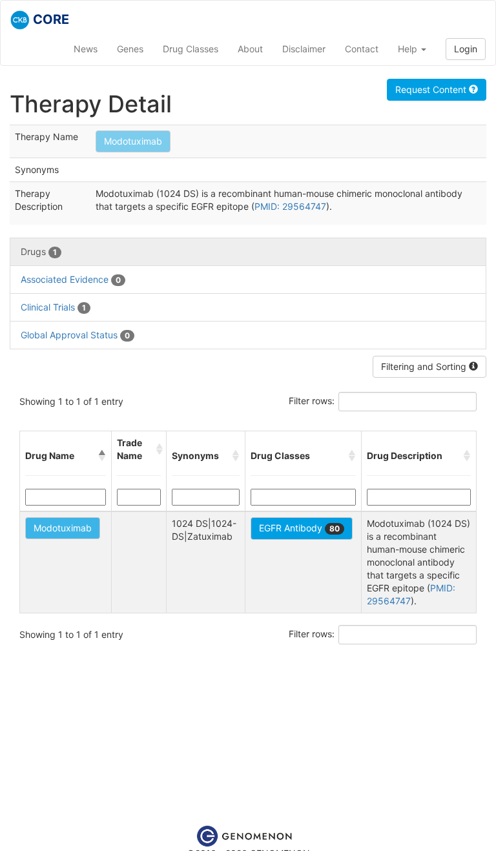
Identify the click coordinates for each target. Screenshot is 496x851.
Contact (361, 48)
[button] (102, 455)
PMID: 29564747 (290, 206)
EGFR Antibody (299, 527)
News (86, 48)
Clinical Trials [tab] (53, 307)
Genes (130, 48)
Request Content (432, 89)
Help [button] (409, 48)
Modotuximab (133, 141)
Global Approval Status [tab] (75, 334)
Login (465, 48)
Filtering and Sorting (425, 366)
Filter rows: (312, 400)
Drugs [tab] (39, 251)
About (250, 48)
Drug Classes (190, 48)
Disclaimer (304, 48)
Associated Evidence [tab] (71, 279)
